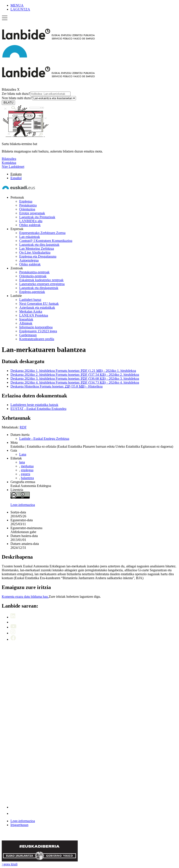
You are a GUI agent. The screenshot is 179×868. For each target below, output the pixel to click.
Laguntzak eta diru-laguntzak (39, 244)
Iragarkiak (26, 319)
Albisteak (25, 323)
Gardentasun (28, 335)
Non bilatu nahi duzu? (17, 98)
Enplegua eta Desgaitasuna (37, 256)
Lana (22, 454)
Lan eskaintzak (29, 237)
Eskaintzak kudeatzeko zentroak (41, 280)
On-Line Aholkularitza (34, 252)
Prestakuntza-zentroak (34, 272)
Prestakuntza (28, 205)
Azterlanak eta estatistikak (37, 307)
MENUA (17, 5)
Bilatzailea (9, 89)
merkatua (27, 466)
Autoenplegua (29, 260)
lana (22, 462)
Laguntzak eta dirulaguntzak (38, 288)
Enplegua (25, 201)
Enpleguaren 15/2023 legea (38, 331)
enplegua (27, 470)
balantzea (27, 478)
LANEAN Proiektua (33, 315)
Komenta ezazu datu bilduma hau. (25, 596)
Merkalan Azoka (30, 311)
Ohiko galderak (30, 225)
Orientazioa (27, 209)
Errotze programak (32, 213)
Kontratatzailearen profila (36, 339)
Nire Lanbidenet (13, 166)
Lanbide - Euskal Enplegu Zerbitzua (44, 438)
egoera (25, 474)
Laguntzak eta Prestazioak (37, 217)
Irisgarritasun (19, 825)
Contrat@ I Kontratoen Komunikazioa (45, 241)
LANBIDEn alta (30, 221)
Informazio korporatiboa (36, 327)
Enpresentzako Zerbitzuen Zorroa (42, 233)
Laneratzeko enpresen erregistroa (42, 284)
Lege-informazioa (22, 505)
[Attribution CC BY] (20, 497)
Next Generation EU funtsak (39, 303)
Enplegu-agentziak (32, 292)
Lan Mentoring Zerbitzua (36, 248)
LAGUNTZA (20, 9)
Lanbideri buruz (30, 299)
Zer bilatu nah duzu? (16, 93)
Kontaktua (9, 163)
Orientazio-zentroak (32, 276)
